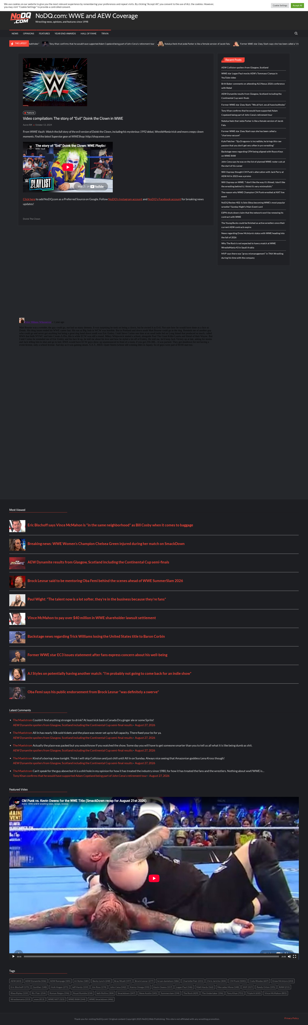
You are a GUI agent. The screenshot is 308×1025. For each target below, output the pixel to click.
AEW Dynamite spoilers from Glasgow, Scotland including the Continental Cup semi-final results (73, 725)
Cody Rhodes (259, 981)
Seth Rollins (105, 993)
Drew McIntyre (282, 981)
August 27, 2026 (145, 725)
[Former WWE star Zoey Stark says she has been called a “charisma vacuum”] (192, 43)
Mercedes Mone (228, 987)
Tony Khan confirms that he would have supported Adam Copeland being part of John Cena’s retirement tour (58, 44)
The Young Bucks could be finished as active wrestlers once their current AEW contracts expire (253, 225)
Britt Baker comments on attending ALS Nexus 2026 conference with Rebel (253, 85)
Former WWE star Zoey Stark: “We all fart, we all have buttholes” (253, 104)
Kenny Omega (140, 987)
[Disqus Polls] (116, 271)
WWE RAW (76, 999)
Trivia (105, 33)
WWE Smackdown (101, 999)
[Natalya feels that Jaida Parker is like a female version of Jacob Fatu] (117, 43)
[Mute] (289, 956)
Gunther (40, 987)
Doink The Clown (31, 218)
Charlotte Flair (193, 981)
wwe (39, 999)
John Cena (118, 987)
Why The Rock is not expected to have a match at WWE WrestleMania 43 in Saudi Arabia (248, 245)
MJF (248, 987)
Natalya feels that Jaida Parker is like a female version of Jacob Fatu (153, 44)
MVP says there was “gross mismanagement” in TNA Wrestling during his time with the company (252, 255)
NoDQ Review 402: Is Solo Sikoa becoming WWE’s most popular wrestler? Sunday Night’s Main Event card (253, 204)
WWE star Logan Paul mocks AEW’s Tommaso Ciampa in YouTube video (249, 75)
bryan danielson (168, 981)
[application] (154, 878)
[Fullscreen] (294, 956)
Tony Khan (235, 993)
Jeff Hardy (80, 987)
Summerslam (170, 993)
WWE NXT (56, 999)
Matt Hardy (205, 987)
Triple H (254, 993)
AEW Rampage (60, 981)
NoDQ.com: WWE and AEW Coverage (86, 16)
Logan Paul (184, 987)
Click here (29, 199)
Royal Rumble (83, 993)
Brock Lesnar (144, 981)
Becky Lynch (101, 981)
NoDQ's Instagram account (125, 199)
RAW (284, 987)
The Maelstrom (22, 720)
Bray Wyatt (122, 981)
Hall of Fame (88, 33)
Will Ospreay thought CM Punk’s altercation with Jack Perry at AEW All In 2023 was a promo (252, 174)
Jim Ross (99, 987)
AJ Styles (81, 981)
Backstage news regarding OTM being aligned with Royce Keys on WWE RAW (252, 153)
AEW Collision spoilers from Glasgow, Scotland (244, 67)
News (15, 33)
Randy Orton (266, 987)
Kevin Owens (162, 987)
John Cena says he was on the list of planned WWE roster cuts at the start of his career (253, 163)
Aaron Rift (27, 125)
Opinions (28, 33)
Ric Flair (39, 993)
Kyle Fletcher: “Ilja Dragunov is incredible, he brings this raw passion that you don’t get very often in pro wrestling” (251, 143)
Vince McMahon (276, 993)
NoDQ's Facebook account (164, 199)
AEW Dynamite (35, 981)
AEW (16, 981)
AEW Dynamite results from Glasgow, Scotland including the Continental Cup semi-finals (251, 95)
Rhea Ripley (19, 993)
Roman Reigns (59, 993)
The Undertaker (212, 993)
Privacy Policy (291, 1018)
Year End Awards (65, 33)
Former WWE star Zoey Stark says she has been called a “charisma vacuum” (234, 44)
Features (44, 33)
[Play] (13, 956)
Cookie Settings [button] (280, 5)
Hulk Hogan (59, 987)
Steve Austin (148, 993)
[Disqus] (116, 357)
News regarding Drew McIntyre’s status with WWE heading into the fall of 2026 (253, 235)
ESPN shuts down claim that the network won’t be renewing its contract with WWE (252, 214)
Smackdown (126, 993)
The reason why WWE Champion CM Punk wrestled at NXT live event (252, 194)
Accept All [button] (297, 5)
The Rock (190, 993)
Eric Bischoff (20, 987)
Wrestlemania (20, 999)
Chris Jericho (216, 981)
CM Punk (238, 981)
